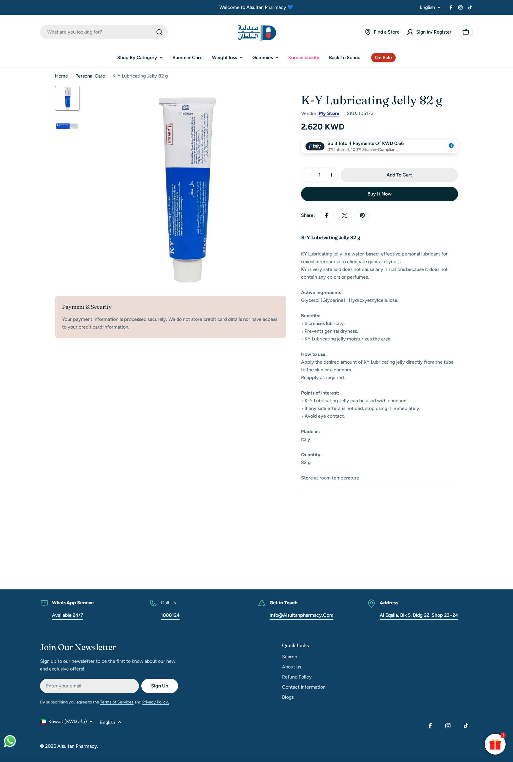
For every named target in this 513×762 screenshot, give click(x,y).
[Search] (159, 32)
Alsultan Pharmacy (77, 746)
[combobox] (104, 32)
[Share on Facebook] (327, 215)
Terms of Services (117, 702)
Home (61, 76)
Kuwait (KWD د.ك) (67, 721)
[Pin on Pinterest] (362, 215)
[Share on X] (345, 215)
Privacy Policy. (155, 702)
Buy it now (380, 194)
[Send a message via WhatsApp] (10, 741)
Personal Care (90, 76)
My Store (329, 113)
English (427, 7)
